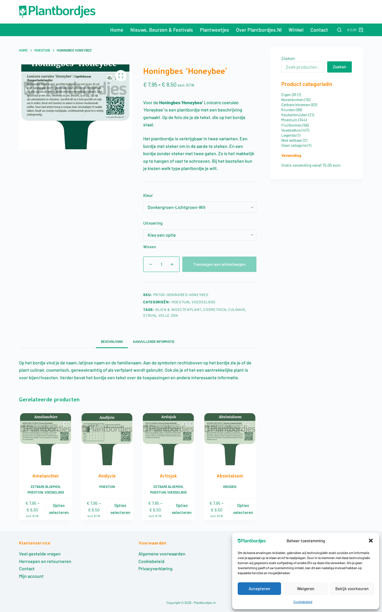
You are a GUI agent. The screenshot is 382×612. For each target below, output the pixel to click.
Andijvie (107, 476)
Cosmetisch (214, 309)
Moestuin (180, 302)
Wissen (149, 246)
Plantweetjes (214, 30)
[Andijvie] (107, 438)
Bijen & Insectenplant (178, 309)
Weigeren (305, 588)
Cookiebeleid (302, 602)
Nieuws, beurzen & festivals (161, 30)
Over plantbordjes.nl (259, 30)
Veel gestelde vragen (40, 553)
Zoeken (288, 58)
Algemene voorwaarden (161, 553)
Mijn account (31, 576)
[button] (371, 540)
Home (116, 30)
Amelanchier (45, 476)
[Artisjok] (168, 438)
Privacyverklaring (155, 568)
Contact (319, 30)
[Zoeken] (339, 30)
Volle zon (168, 315)
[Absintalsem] (229, 438)
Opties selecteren (59, 509)
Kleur (148, 195)
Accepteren (259, 588)
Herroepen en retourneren (45, 561)
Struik (149, 315)
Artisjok (168, 476)
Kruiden (229, 486)
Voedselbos (204, 302)
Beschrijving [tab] (112, 341)
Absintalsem (229, 476)
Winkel (296, 30)
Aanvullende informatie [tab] (154, 341)
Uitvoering (152, 222)
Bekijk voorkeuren (352, 588)
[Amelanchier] (45, 438)
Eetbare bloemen (45, 486)
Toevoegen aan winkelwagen (219, 264)
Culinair (236, 309)
